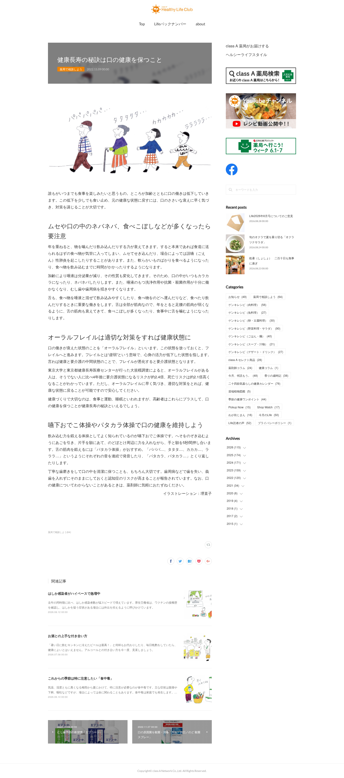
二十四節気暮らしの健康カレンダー (254, 383)
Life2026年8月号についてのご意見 (271, 216)
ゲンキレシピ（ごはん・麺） (250, 336)
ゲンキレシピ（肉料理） (247, 305)
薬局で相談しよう (71, 69)
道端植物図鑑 (239, 391)
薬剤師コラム (240, 368)
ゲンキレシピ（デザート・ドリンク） (255, 352)
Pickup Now (239, 407)
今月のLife (269, 415)
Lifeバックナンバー (170, 24)
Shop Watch (268, 407)
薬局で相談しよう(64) (59, 532)
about (200, 24)
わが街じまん (240, 415)
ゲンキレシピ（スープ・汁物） (251, 344)
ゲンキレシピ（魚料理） (247, 312)
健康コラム (268, 368)
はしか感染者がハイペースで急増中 (74, 593)
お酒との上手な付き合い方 (67, 635)
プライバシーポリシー (274, 423)
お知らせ (237, 297)
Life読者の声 (239, 423)
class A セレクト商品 (245, 360)
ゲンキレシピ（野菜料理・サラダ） (254, 328)
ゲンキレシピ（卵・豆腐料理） (251, 320)
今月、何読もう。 (243, 375)
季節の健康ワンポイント (247, 399)
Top (142, 24)
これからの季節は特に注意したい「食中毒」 (80, 678)
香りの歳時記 (276, 375)
